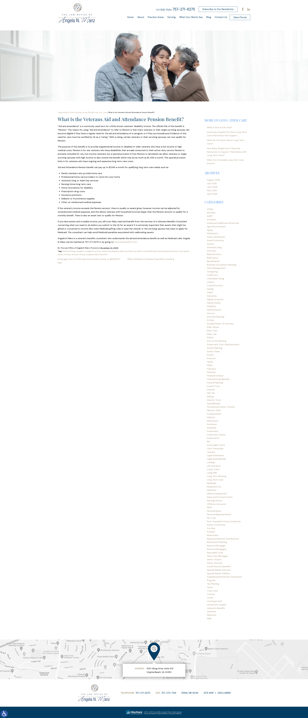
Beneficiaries (213, 261)
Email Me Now (190, 692)
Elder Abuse (213, 327)
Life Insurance (214, 465)
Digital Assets (214, 302)
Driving (210, 320)
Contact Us (221, 17)
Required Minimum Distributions (223, 538)
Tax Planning (213, 583)
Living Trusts (213, 469)
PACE (209, 507)
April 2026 (212, 193)
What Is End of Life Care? (219, 127)
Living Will (212, 472)
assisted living (69, 251)
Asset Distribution (216, 236)
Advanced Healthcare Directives (223, 223)
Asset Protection (215, 240)
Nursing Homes (214, 500)
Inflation (211, 417)
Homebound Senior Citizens (221, 406)
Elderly (210, 337)
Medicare (211, 490)
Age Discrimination (216, 226)
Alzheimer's (212, 233)
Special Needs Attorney (219, 570)
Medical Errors (214, 486)
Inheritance (212, 420)
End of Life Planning (216, 341)
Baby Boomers (214, 254)
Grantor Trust (214, 400)
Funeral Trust (213, 386)
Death (210, 292)
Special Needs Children (218, 573)
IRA (208, 441)
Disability (211, 306)
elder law (123, 251)
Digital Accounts (215, 299)
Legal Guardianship (216, 458)
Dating (210, 289)
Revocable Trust (215, 552)
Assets (210, 243)
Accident (211, 219)
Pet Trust (211, 517)
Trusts (210, 597)
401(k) (210, 209)
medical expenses (164, 251)
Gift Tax (211, 393)
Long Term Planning (216, 476)
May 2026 (212, 190)
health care (142, 251)
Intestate (211, 427)
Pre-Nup (211, 528)
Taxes (210, 587)
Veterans (211, 611)
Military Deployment (217, 493)
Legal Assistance (215, 455)
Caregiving (212, 271)
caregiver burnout (93, 251)
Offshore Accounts (216, 504)
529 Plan (211, 212)
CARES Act (212, 275)
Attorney (211, 250)
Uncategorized (214, 601)
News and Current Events (219, 497)
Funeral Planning (215, 382)
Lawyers (211, 452)
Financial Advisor (215, 375)
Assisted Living (214, 247)
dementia (106, 251)
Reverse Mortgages (216, 549)
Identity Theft (214, 410)
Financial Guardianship (218, 379)
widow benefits (100, 254)
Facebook (242, 9)
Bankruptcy (212, 257)
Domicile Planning (215, 316)
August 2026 (213, 180)
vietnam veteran (78, 254)
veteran (67, 254)
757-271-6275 (184, 9)
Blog (208, 17)
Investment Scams (216, 434)
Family (210, 361)
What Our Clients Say (191, 17)
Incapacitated (214, 413)
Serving (171, 17)
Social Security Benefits (219, 566)
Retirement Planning (217, 542)
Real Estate (212, 535)
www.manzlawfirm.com (125, 242)
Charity (210, 282)
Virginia (90, 254)
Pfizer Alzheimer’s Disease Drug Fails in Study (150, 259)
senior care (178, 251)
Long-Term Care (100, 112)
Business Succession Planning (221, 264)
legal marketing (162, 713)
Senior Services (214, 563)
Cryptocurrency (215, 285)
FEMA (209, 365)
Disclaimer (224, 692)
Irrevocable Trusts (216, 445)
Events (210, 354)
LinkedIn (248, 9)
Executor (211, 358)
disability (115, 251)
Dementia (212, 295)
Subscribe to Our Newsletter (218, 9)
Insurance (212, 424)
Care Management (216, 268)
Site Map (209, 692)
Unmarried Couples (216, 604)
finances (132, 251)
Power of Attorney (216, 524)
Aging (210, 230)
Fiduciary (211, 368)
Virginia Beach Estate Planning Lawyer (72, 112)
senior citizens (214, 559)
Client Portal (240, 17)
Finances (211, 372)
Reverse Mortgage (216, 545)
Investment (212, 431)
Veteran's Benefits (216, 608)
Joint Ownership (215, 448)
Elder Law (212, 334)
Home (130, 17)
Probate (211, 531)
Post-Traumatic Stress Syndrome (224, 521)
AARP (209, 216)
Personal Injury (214, 511)
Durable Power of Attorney (220, 323)
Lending (211, 462)
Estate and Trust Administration (223, 344)
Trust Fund (212, 590)
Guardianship (213, 403)
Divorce (211, 313)
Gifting (210, 396)
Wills (209, 618)
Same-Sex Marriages (217, 556)
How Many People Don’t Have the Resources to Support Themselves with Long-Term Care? (226, 152)
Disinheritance (214, 309)
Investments (213, 438)
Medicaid (151, 251)
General (211, 389)
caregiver (80, 251)
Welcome (211, 615)
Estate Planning (214, 348)
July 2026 (212, 183)
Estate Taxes (213, 351)
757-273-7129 (168, 692)
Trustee (211, 594)
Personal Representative (219, 514)
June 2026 (212, 186)
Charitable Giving (215, 278)
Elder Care (212, 330)
